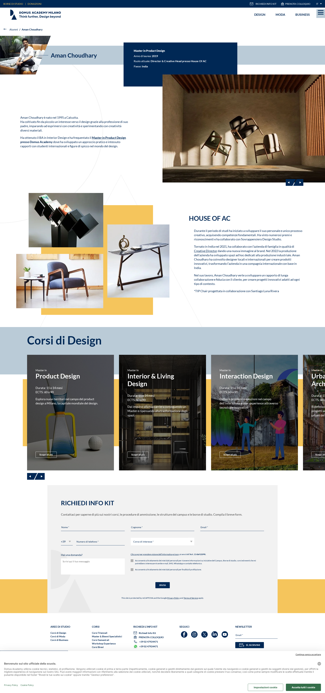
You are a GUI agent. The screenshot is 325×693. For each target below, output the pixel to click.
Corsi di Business (59, 639)
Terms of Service (191, 598)
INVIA (162, 585)
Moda (280, 14)
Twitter (205, 632)
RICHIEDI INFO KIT (266, 3)
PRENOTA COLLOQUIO (297, 3)
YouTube (225, 632)
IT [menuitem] (317, 3)
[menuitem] (318, 4)
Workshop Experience (104, 643)
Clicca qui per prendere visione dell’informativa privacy (155, 554)
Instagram (195, 632)
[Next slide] (298, 182)
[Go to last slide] (291, 182)
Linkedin (215, 632)
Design (259, 14)
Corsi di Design (58, 632)
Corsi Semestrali (100, 639)
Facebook (184, 632)
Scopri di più (46, 454)
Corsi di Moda (57, 636)
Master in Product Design (109, 137)
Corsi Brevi (98, 647)
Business (302, 14)
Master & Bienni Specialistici (107, 636)
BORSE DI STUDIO (13, 3)
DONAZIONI (34, 3)
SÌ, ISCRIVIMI (253, 645)
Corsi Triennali (99, 632)
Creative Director (205, 251)
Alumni (13, 29)
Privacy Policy (173, 598)
